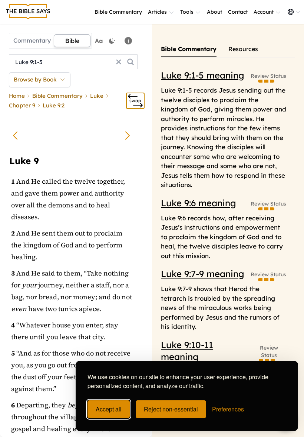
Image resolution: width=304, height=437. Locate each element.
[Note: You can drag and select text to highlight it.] (128, 40)
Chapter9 (22, 105)
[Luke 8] (15, 135)
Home (17, 95)
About (214, 12)
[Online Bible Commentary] (28, 12)
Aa (99, 40)
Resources (243, 49)
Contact (238, 12)
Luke (96, 95)
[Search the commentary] (130, 62)
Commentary (32, 40)
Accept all (109, 409)
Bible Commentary (118, 12)
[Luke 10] (127, 135)
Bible (72, 40)
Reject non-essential (171, 409)
